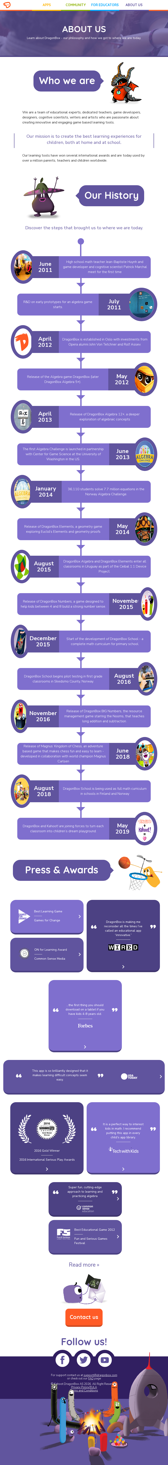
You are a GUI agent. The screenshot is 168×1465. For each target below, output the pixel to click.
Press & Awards (61, 870)
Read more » (84, 1265)
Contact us (84, 1316)
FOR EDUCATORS (105, 5)
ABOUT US (134, 5)
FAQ (91, 1378)
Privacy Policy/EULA (84, 1387)
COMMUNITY (76, 5)
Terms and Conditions (84, 1391)
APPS (47, 5)
